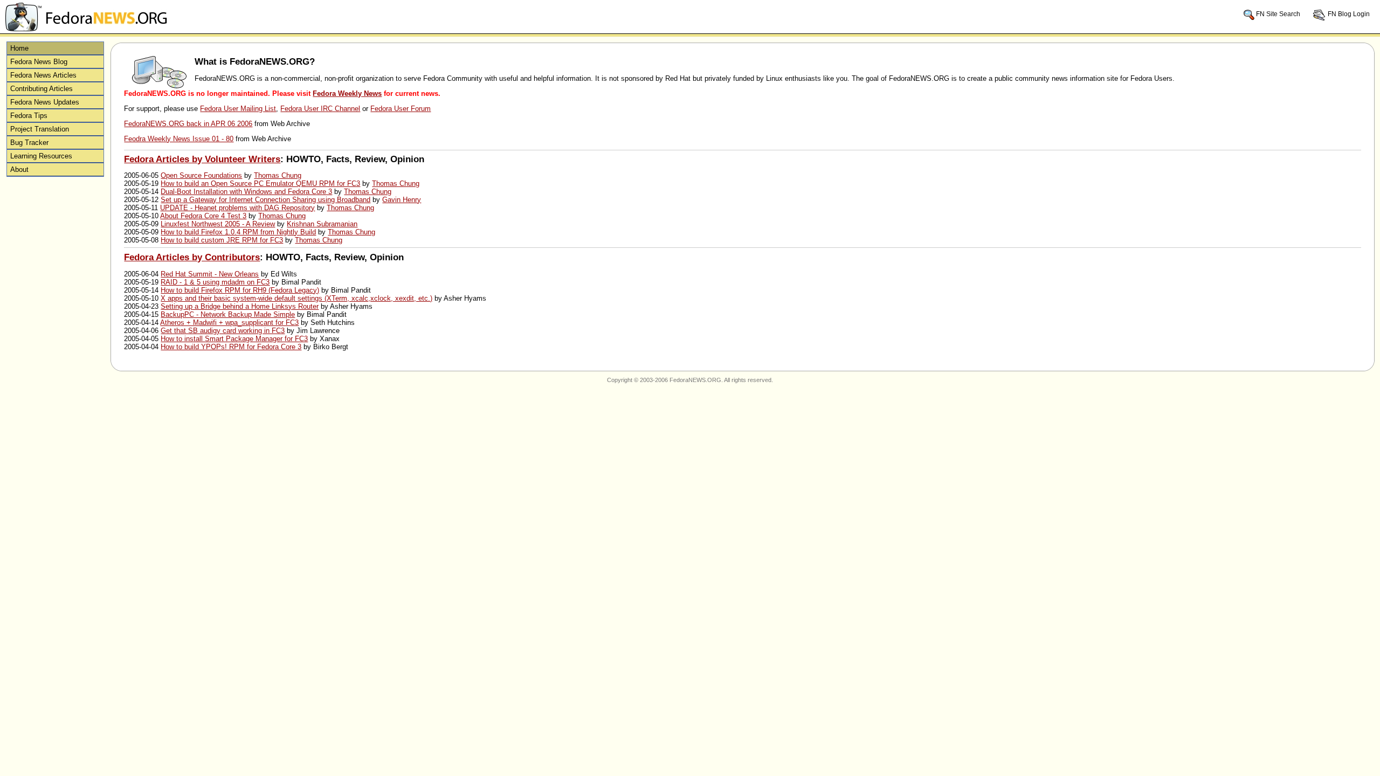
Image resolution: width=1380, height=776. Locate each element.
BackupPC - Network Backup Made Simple (228, 314)
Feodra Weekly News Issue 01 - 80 (178, 139)
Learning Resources (41, 156)
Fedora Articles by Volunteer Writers (202, 159)
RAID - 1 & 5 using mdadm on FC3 (215, 282)
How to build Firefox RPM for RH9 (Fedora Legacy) (240, 290)
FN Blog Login (1348, 14)
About (19, 169)
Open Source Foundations (201, 175)
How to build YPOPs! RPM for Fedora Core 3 (231, 347)
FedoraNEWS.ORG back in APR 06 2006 (188, 124)
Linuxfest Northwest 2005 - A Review (218, 224)
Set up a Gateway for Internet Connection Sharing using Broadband (265, 200)
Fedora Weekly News (347, 93)
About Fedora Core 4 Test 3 (203, 216)
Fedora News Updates (44, 102)
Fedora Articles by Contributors (192, 257)
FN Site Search (1278, 14)
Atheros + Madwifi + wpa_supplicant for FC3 (229, 322)
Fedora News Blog (38, 62)
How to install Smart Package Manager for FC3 (234, 339)
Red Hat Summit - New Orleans (210, 274)
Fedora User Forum (400, 109)
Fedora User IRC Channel (320, 109)
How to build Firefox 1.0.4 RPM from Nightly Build (238, 232)
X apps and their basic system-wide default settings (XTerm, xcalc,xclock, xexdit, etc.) (296, 298)
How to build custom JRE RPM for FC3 (222, 240)
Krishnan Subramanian (322, 224)
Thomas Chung (277, 175)
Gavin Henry (401, 200)
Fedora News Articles (43, 75)
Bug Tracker (29, 142)
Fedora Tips (28, 116)
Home (19, 48)
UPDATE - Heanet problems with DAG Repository (237, 208)
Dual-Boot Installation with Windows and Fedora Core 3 (246, 192)
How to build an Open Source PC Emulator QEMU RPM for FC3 (260, 183)
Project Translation (39, 129)
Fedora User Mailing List (238, 109)
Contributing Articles (41, 89)
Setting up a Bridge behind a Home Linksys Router (240, 306)
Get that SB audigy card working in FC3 (223, 331)
